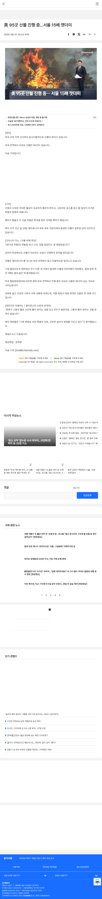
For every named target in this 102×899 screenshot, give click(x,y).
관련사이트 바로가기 (12, 875)
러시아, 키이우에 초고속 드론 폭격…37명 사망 (26, 728)
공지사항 (8, 858)
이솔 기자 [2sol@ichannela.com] (22, 350)
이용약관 (16, 867)
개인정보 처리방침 (49, 867)
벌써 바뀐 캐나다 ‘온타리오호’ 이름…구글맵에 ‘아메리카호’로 (49, 546)
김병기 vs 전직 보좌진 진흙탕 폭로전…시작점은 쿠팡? (29, 749)
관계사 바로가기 (61, 875)
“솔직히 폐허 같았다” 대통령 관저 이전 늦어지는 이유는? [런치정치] (32, 714)
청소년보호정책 (83, 867)
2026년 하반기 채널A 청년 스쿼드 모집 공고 (36, 858)
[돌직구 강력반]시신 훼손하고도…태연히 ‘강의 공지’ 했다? (31, 742)
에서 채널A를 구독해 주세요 (34, 358)
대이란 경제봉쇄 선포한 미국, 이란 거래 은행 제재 (45, 559)
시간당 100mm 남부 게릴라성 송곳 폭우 (24, 721)
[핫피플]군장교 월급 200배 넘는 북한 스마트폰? (27, 735)
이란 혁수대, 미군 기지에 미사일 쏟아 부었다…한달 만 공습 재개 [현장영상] (55, 584)
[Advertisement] (51, 827)
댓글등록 (87, 495)
